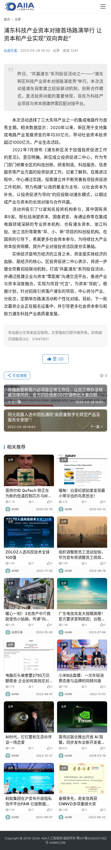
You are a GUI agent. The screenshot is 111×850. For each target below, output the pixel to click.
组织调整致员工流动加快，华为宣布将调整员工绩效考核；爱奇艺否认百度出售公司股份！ (82, 555)
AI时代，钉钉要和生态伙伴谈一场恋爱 (28, 739)
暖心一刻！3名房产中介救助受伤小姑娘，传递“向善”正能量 (28, 616)
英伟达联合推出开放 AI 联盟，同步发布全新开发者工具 (82, 739)
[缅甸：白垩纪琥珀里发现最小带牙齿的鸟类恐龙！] (82, 470)
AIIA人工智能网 (51, 838)
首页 (7, 19)
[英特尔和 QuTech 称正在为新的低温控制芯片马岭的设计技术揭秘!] (29, 470)
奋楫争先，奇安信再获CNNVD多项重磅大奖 (78, 801)
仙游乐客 (10, 50)
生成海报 (19, 375)
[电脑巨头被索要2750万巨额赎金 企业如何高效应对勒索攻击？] (29, 655)
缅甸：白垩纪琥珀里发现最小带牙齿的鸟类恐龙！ (82, 493)
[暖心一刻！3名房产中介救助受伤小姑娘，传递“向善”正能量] (29, 593)
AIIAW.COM (57, 843)
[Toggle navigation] (103, 6)
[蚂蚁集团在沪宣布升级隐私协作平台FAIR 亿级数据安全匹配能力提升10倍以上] (29, 778)
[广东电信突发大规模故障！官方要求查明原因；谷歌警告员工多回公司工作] (82, 593)
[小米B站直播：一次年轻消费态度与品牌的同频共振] (82, 655)
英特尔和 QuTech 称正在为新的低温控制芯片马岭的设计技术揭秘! (28, 493)
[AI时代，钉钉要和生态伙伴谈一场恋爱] (29, 717)
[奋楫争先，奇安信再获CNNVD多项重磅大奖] (82, 778)
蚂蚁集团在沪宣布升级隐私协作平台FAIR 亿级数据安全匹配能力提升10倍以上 (28, 801)
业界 (56, 50)
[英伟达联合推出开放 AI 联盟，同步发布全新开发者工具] (82, 717)
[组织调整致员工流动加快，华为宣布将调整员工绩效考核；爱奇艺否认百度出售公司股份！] (82, 532)
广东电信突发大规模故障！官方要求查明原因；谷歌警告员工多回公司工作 (82, 616)
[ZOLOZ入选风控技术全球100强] (29, 532)
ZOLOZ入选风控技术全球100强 (27, 555)
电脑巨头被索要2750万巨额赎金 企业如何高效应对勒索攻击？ (27, 678)
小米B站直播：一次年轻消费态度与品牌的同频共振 (81, 678)
